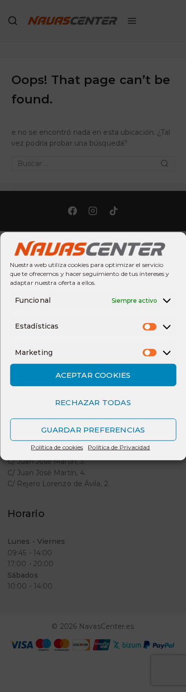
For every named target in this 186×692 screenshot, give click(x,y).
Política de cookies (57, 447)
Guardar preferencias (93, 429)
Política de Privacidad (119, 447)
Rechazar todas (93, 402)
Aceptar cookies (93, 374)
